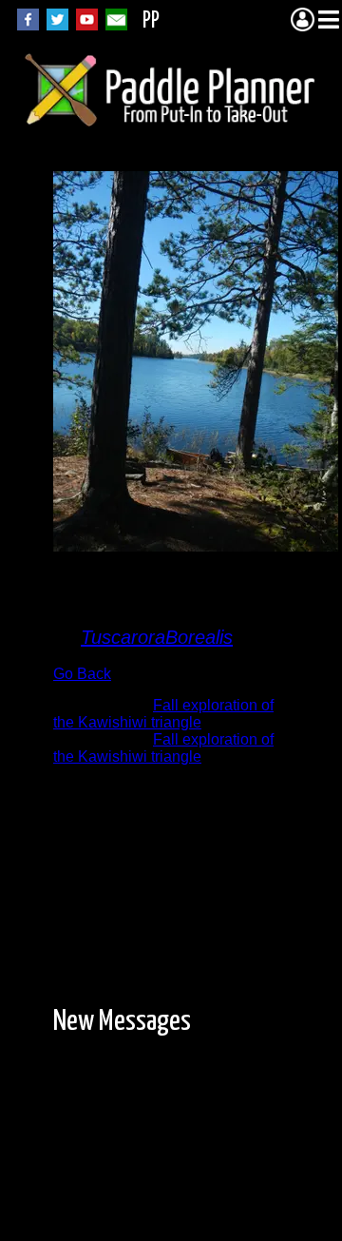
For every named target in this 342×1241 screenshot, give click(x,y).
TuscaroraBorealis (157, 637)
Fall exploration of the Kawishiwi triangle (163, 713)
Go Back (82, 674)
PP (151, 21)
